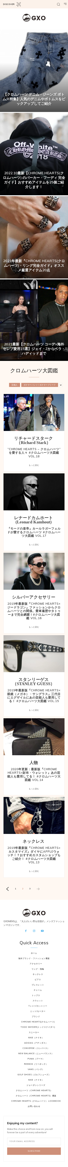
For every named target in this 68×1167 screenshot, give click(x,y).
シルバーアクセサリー (33, 597)
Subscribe (34, 1151)
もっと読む (34, 465)
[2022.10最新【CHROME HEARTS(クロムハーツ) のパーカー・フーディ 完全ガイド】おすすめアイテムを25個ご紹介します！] (34, 154)
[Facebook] (25, 931)
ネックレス (33, 841)
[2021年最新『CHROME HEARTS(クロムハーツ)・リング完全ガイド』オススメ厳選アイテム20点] (34, 237)
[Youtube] (42, 931)
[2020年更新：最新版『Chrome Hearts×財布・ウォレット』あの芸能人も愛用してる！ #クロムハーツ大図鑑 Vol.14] (34, 736)
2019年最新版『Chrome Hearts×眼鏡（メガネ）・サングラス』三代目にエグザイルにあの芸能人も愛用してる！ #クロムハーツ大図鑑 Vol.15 (34, 695)
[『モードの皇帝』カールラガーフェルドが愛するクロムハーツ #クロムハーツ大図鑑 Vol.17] (34, 491)
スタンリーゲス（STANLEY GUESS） (34, 681)
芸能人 (15, 385)
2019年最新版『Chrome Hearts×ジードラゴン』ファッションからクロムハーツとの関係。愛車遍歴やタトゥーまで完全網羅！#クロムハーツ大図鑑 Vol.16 (34, 611)
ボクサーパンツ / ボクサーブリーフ (40, 385)
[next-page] (38, 889)
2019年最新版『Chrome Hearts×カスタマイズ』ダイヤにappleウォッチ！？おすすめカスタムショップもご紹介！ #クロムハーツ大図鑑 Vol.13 (34, 855)
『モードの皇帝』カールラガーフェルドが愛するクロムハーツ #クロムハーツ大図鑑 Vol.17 (34, 532)
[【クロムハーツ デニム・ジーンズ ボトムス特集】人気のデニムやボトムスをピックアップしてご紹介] (34, 71)
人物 (33, 762)
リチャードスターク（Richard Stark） (33, 440)
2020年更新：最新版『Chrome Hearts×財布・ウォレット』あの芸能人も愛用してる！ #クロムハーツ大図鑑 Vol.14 (34, 774)
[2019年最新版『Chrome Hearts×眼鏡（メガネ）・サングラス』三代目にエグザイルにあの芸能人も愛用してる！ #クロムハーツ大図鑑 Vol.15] (34, 653)
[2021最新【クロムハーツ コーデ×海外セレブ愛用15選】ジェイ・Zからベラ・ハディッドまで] (34, 320)
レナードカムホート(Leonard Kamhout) (33, 519)
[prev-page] (7, 889)
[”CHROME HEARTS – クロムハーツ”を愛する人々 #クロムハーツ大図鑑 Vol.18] (34, 412)
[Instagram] (34, 931)
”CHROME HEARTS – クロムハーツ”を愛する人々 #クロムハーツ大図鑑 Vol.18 (34, 452)
